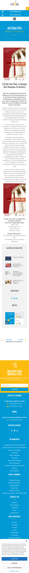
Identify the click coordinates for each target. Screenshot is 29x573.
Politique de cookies (14, 571)
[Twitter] (14, 431)
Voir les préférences (14, 567)
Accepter (14, 559)
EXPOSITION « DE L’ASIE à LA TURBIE (18, 282)
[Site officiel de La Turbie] (14, 3)
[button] (26, 541)
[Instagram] (17, 431)
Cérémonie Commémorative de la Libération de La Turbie (17, 273)
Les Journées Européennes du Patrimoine (18, 265)
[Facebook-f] (12, 431)
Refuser (14, 563)
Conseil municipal (18, 257)
